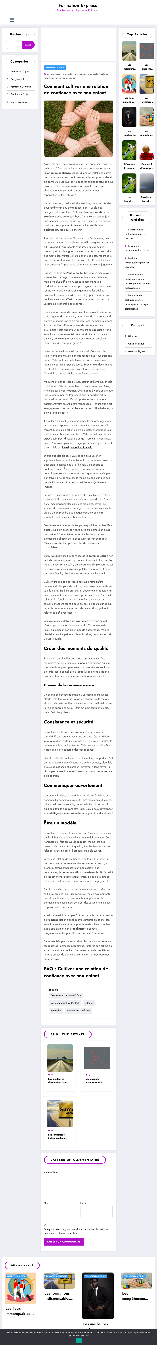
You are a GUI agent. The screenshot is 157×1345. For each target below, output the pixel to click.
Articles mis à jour (20, 71)
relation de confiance (65, 77)
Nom (46, 1203)
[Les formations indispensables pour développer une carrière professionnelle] (60, 1113)
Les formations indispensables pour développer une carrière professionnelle (57, 1136)
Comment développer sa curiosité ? (146, 166)
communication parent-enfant (60, 73)
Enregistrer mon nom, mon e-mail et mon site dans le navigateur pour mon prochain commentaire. (76, 1231)
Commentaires (51, 1172)
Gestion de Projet (20, 94)
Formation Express (78, 5)
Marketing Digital (19, 102)
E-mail (83, 1203)
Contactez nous (136, 343)
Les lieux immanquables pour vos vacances (129, 100)
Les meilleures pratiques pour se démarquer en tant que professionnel (129, 133)
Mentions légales (137, 351)
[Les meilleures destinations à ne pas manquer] (60, 1057)
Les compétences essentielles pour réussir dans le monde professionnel (146, 133)
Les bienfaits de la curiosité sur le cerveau (129, 199)
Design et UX (17, 79)
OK (79, 1340)
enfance (104, 73)
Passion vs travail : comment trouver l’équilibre (146, 199)
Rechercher (19, 34)
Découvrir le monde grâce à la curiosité (129, 166)
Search (28, 44)
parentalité (48, 77)
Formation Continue (21, 86)
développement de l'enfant (87, 73)
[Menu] (12, 20)
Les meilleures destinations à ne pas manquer (57, 1080)
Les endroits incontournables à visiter (96, 1080)
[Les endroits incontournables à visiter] (97, 1057)
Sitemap (132, 336)
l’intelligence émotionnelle (77, 447)
